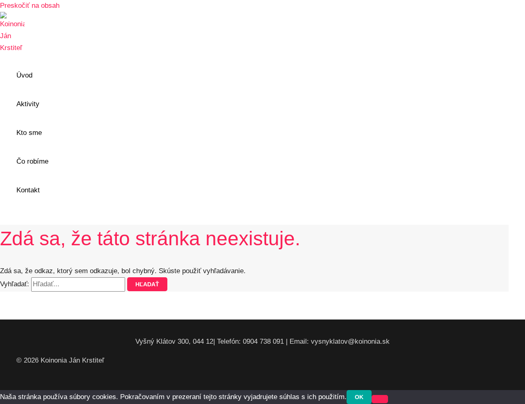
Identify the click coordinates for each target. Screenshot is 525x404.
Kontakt (28, 190)
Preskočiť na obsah (29, 5)
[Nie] (380, 399)
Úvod (24, 75)
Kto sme (29, 133)
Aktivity (27, 104)
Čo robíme (32, 161)
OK (359, 397)
